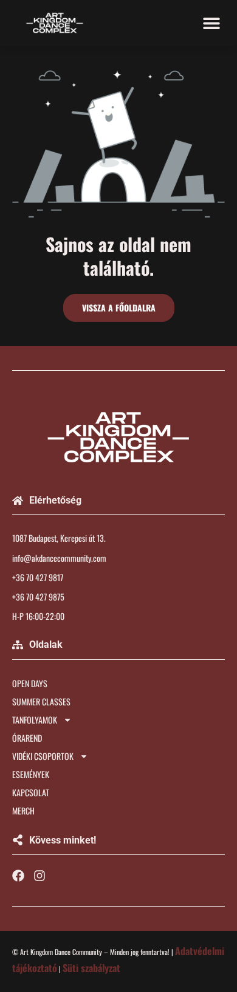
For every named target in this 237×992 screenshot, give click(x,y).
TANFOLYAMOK (34, 719)
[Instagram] (39, 876)
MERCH (23, 810)
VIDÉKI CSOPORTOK (43, 756)
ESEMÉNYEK (30, 774)
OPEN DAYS (29, 683)
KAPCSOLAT (30, 792)
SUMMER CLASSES (41, 701)
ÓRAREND (27, 737)
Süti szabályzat (91, 967)
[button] (211, 22)
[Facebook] (18, 876)
